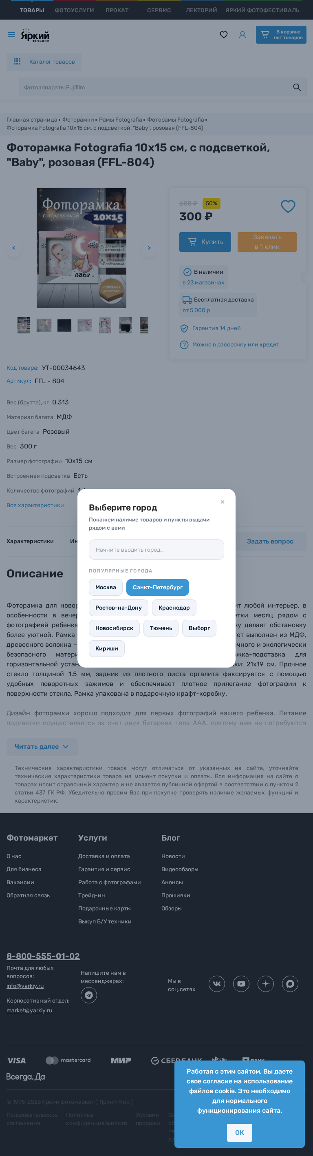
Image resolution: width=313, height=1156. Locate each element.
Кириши (106, 648)
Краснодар (174, 607)
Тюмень (161, 628)
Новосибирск (114, 628)
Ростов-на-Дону (118, 607)
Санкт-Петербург (158, 587)
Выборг (199, 628)
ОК (239, 1132)
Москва (105, 587)
